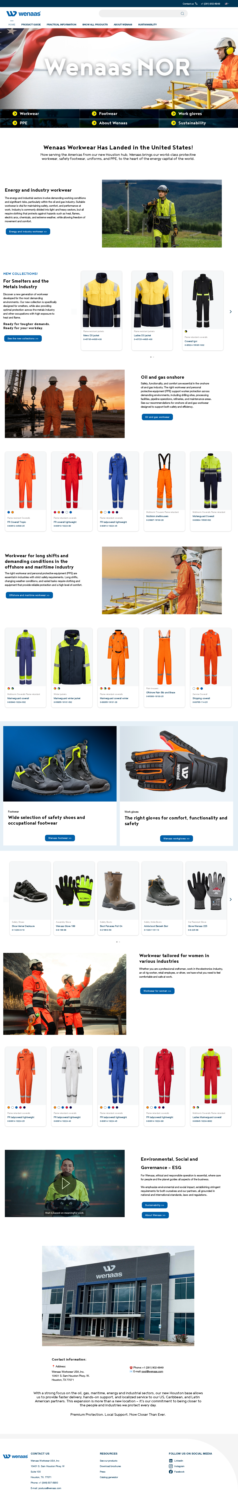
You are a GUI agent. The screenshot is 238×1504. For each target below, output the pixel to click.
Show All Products (95, 24)
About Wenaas (123, 24)
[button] (151, 357)
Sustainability (147, 24)
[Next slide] (230, 312)
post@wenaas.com (152, 1371)
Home (11, 24)
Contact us (188, 3)
